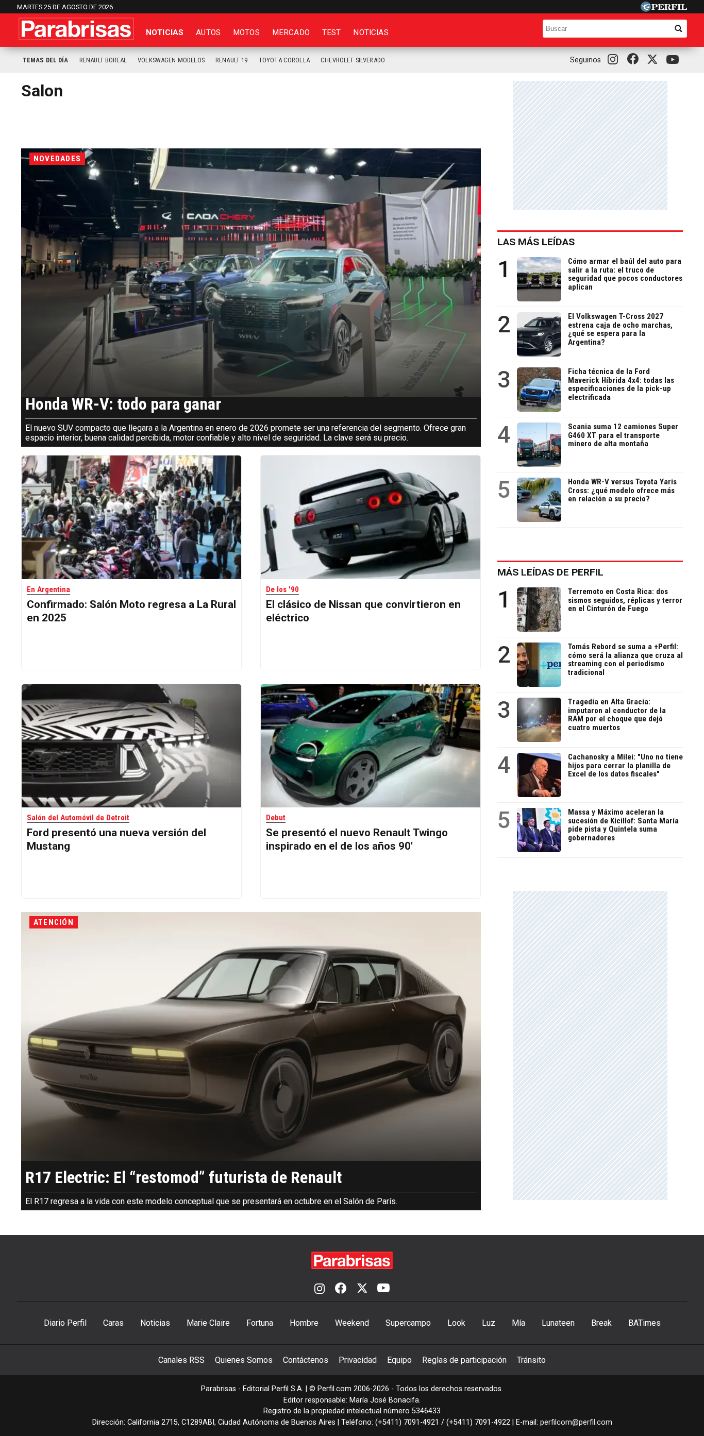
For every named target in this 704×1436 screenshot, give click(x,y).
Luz (488, 1323)
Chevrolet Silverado (353, 60)
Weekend (352, 1323)
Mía (518, 1323)
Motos (246, 32)
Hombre (304, 1323)
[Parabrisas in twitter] (654, 60)
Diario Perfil (65, 1323)
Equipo (399, 1360)
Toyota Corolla (284, 60)
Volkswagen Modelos (171, 60)
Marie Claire (208, 1323)
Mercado (291, 32)
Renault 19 (231, 60)
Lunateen (558, 1323)
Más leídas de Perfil (550, 572)
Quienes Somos (244, 1360)
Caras (113, 1323)
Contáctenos (305, 1360)
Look (456, 1323)
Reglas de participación (464, 1360)
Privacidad (358, 1360)
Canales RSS (181, 1360)
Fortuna (259, 1323)
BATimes (644, 1323)
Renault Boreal (103, 60)
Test (331, 32)
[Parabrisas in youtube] (674, 60)
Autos (208, 32)
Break (601, 1323)
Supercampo (408, 1323)
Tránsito (531, 1360)
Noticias (164, 32)
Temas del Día (46, 60)
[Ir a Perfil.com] (664, 9)
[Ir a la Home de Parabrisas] (76, 29)
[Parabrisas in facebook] (635, 59)
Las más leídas (536, 242)
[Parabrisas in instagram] (615, 59)
